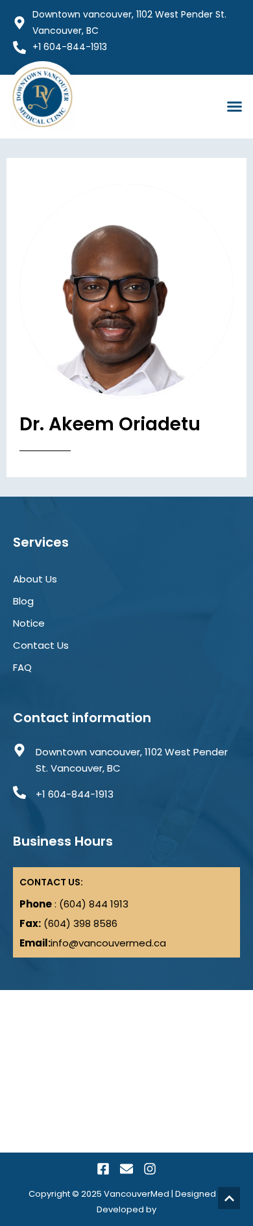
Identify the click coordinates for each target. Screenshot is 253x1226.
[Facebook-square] (103, 1168)
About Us (35, 579)
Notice (29, 623)
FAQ (22, 667)
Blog (23, 601)
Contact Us (41, 645)
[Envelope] (126, 1168)
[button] (235, 106)
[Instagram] (149, 1168)
